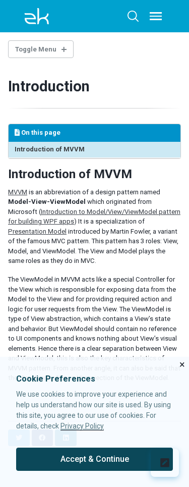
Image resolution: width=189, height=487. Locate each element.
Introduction (49, 86)
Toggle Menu (35, 49)
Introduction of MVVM (50, 149)
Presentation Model (37, 231)
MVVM (17, 192)
